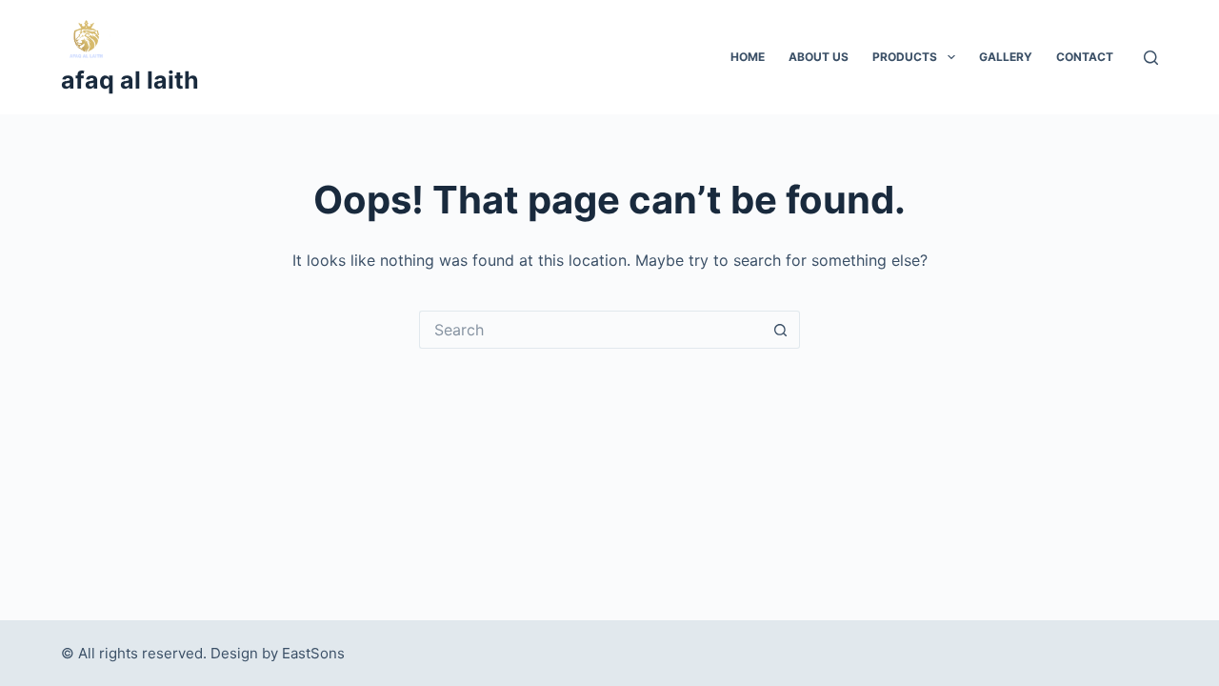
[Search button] (781, 330)
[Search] (1151, 57)
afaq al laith (130, 80)
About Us (819, 57)
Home (747, 57)
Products (904, 57)
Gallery (1005, 57)
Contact (1084, 57)
